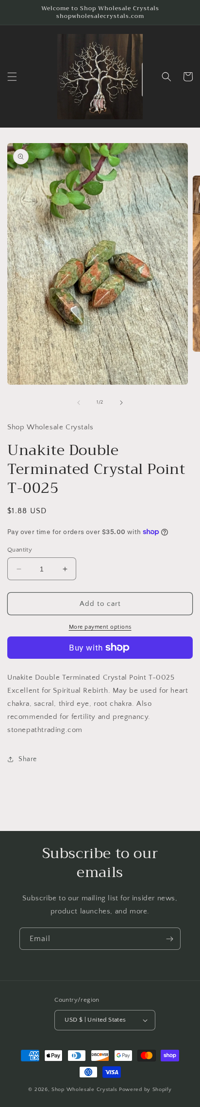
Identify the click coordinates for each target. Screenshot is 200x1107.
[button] (12, 76)
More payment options (100, 627)
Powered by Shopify (145, 1089)
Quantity (19, 549)
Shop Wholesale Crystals (84, 1089)
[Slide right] (121, 402)
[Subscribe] (169, 939)
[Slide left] (78, 402)
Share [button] (27, 759)
